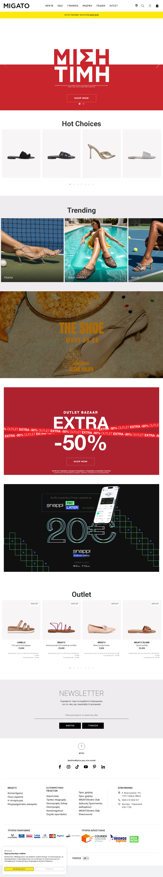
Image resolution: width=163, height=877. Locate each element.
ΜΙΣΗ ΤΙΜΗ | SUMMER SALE (81, 15)
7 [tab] (93, 184)
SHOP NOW (92, 15)
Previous (5, 64)
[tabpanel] (81, 64)
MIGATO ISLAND (142, 642)
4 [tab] (81, 184)
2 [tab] (83, 104)
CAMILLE (21, 642)
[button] (9, 850)
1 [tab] (79, 104)
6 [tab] (89, 184)
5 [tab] (85, 184)
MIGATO (61, 642)
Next (158, 64)
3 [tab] (77, 184)
